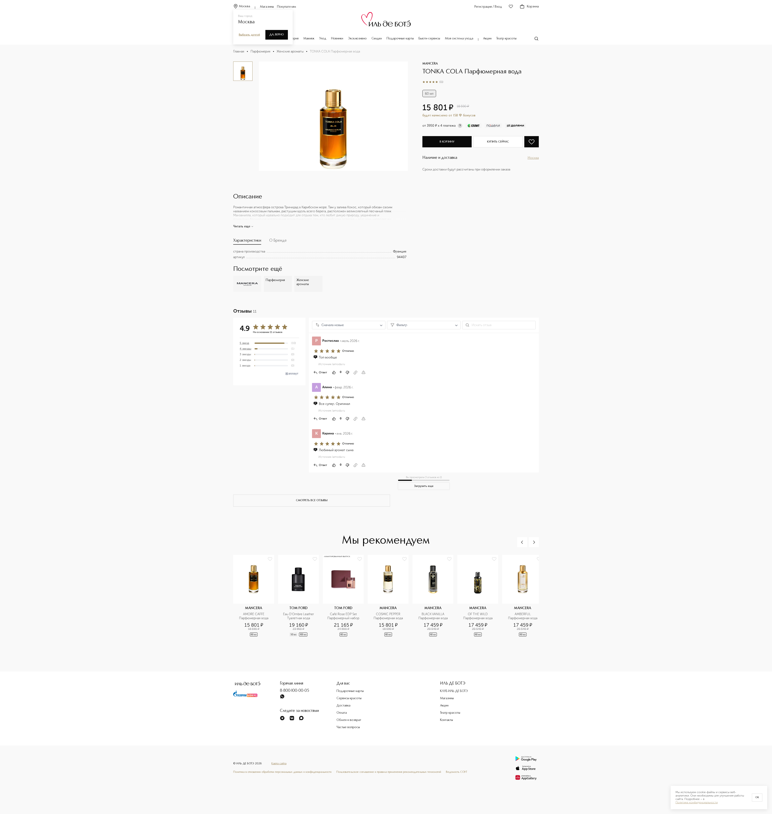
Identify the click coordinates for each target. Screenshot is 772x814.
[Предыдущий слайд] (522, 542)
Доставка (343, 705)
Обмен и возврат (349, 720)
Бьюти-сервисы (429, 38)
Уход (322, 38)
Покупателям (286, 6)
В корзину (447, 141)
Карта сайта (278, 763)
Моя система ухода (459, 38)
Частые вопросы (348, 727)
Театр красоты (506, 38)
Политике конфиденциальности (697, 802)
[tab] (247, 241)
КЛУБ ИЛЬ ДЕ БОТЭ (454, 691)
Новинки (337, 38)
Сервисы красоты (349, 698)
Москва (244, 6)
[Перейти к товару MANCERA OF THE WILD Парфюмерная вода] (479, 599)
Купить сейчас (498, 141)
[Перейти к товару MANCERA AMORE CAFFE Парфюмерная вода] (255, 599)
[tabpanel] (319, 254)
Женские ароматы (290, 51)
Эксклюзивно (357, 38)
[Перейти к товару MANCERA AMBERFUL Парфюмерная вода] (524, 599)
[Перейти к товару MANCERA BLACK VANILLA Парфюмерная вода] (435, 599)
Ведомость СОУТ (456, 772)
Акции (487, 38)
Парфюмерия (260, 51)
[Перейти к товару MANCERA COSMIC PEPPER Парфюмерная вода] (390, 599)
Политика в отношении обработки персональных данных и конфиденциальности (282, 772)
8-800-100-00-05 (294, 691)
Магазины (267, 6)
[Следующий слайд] (534, 542)
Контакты (446, 720)
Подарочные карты (400, 38)
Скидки (377, 38)
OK (757, 797)
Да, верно (276, 34)
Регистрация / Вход (488, 6)
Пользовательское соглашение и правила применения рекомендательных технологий (388, 772)
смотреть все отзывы (311, 500)
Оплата (342, 712)
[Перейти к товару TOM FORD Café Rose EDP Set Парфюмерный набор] (345, 599)
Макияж (308, 38)
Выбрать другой (249, 34)
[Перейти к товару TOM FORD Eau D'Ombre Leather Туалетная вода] (300, 599)
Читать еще (241, 226)
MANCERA (430, 63)
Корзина (533, 6)
